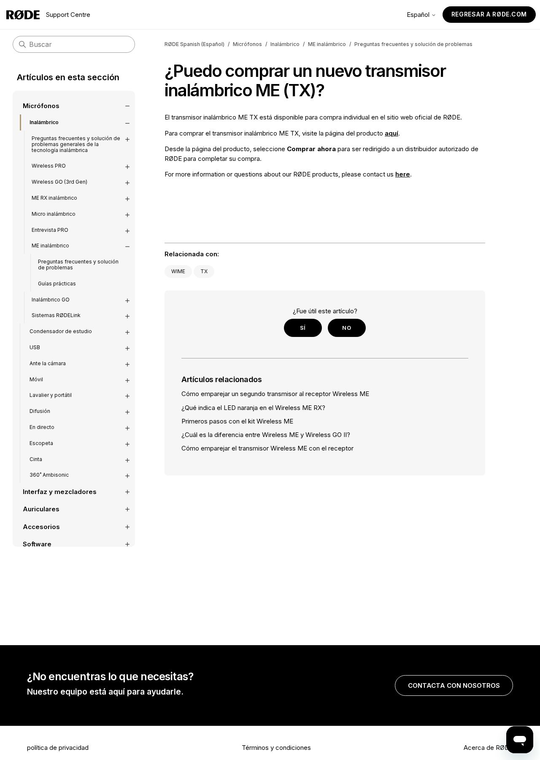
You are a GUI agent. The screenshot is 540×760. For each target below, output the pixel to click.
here (402, 174)
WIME (178, 271)
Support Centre (68, 15)
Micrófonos (247, 44)
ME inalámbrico (327, 44)
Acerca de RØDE (488, 748)
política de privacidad (58, 748)
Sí (303, 327)
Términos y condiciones (276, 748)
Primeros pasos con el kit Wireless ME (237, 421)
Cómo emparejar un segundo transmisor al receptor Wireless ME (275, 394)
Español (419, 15)
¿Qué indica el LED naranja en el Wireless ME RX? (253, 408)
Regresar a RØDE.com (489, 14)
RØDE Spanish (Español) (194, 44)
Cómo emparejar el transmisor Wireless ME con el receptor (267, 448)
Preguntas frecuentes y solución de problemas (413, 44)
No (346, 327)
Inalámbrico (285, 44)
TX (204, 271)
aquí (391, 133)
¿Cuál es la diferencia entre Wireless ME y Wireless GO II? (265, 435)
